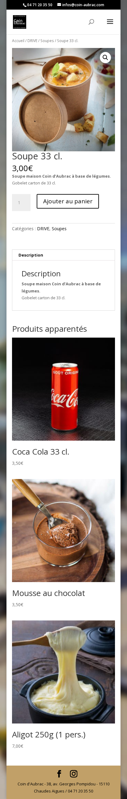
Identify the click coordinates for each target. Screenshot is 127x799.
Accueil (18, 40)
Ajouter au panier (67, 201)
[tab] (63, 255)
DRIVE (32, 40)
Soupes (47, 40)
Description (30, 255)
